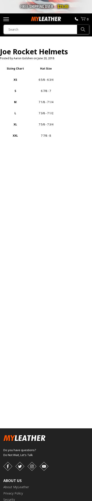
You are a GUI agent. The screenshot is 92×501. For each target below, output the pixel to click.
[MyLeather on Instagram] (31, 466)
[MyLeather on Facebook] (7, 466)
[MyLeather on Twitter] (19, 466)
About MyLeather (16, 487)
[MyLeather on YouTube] (44, 466)
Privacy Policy (13, 493)
